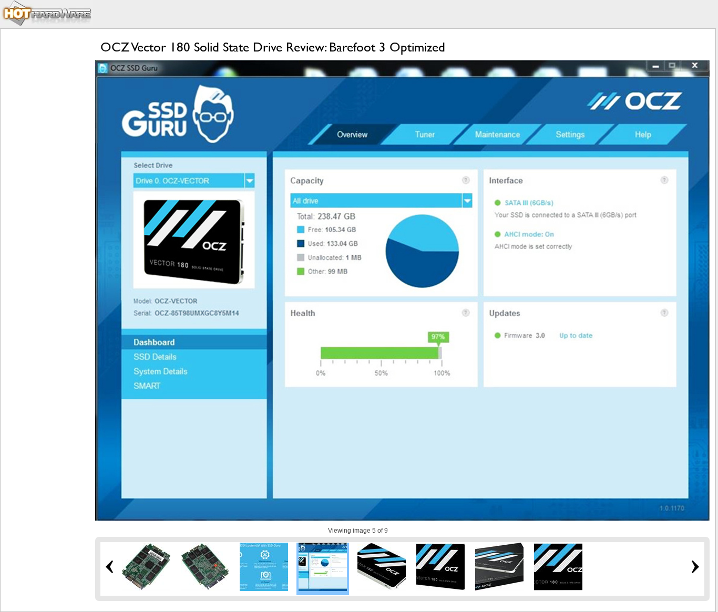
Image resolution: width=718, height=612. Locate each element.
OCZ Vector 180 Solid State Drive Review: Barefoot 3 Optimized (272, 47)
